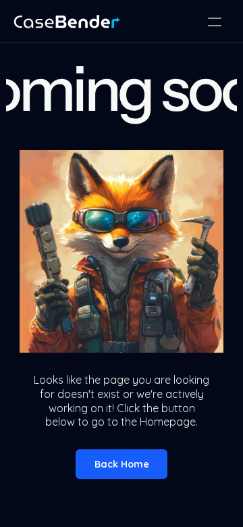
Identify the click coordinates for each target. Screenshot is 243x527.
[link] (67, 22)
